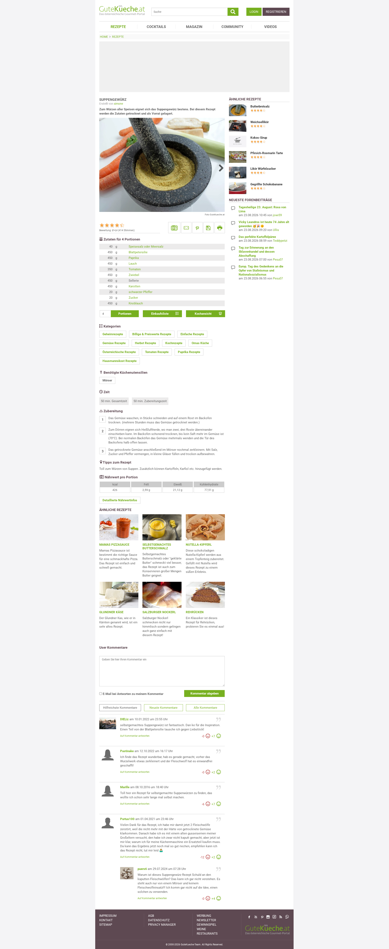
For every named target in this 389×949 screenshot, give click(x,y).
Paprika (134, 258)
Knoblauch (136, 303)
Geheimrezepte (113, 334)
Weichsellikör (259, 122)
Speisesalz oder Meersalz (146, 246)
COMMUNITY (232, 27)
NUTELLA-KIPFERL (199, 544)
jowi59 (277, 215)
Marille (124, 787)
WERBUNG (204, 916)
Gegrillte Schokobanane (266, 184)
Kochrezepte (173, 343)
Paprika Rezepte (189, 352)
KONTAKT (106, 920)
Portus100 (127, 819)
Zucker (133, 298)
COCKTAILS (156, 27)
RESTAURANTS (207, 933)
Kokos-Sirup (258, 138)
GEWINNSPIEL (206, 924)
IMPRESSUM (107, 916)
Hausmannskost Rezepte (120, 361)
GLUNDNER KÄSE (111, 612)
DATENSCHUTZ (159, 920)
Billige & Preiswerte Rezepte (151, 334)
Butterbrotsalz (260, 106)
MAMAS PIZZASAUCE (114, 544)
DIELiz (124, 719)
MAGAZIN (194, 27)
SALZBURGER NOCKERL (159, 612)
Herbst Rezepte (145, 343)
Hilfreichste (120, 708)
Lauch (133, 263)
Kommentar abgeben (204, 693)
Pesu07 (278, 259)
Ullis (276, 230)
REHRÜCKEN (195, 612)
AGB (151, 916)
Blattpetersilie (138, 252)
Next (220, 168)
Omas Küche (200, 343)
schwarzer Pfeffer (140, 292)
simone (118, 103)
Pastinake (127, 751)
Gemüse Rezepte (114, 343)
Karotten (134, 286)
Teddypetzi (280, 241)
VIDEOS (270, 27)
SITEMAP (105, 924)
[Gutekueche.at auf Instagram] (268, 917)
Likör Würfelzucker (263, 169)
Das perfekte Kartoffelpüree (257, 237)
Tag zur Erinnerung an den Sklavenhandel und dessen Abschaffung (257, 252)
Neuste (163, 708)
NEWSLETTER (206, 920)
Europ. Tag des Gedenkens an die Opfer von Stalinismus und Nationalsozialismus (261, 270)
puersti (142, 869)
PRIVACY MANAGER (162, 924)
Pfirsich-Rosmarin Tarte (266, 153)
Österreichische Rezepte (119, 352)
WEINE (201, 929)
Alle (205, 708)
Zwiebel (134, 275)
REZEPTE (118, 27)
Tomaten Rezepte (157, 352)
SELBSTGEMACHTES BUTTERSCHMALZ (156, 546)
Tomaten (135, 269)
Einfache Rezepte (192, 334)
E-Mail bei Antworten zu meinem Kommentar (132, 694)
